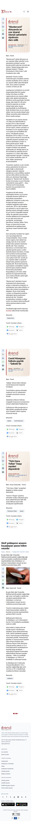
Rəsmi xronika (5, 754)
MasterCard (10, 318)
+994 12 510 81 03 (5, 741)
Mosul (21, 511)
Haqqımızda (4, 761)
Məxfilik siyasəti (5, 783)
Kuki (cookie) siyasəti (7, 788)
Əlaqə (2, 766)
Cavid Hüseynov (18, 421)
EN (12, 818)
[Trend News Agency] (6, 728)
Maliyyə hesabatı (5, 773)
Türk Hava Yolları (12, 511)
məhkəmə (9, 678)
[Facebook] (6, 796)
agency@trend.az (5, 743)
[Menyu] (28, 11)
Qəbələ (9, 421)
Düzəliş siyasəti (5, 771)
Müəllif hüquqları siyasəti (8, 785)
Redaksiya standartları (7, 768)
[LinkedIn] (21, 796)
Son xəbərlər (4, 752)
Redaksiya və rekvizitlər (7, 763)
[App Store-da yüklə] (8, 804)
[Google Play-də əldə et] (21, 804)
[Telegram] (18, 796)
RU (18, 818)
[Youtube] (14, 796)
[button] (3, 19)
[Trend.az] (6, 11)
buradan (9, 311)
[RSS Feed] (25, 796)
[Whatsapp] (2, 796)
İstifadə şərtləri (5, 780)
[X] (10, 796)
